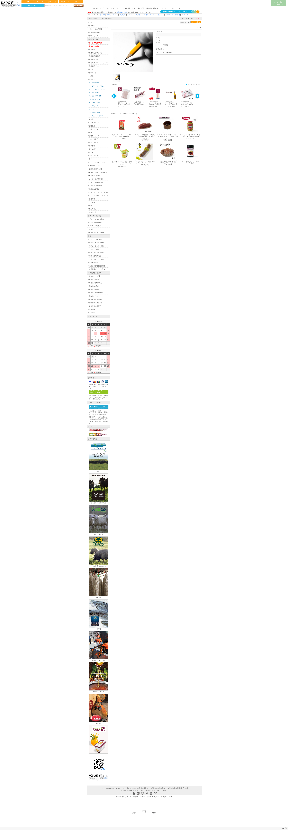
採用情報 (92, 312)
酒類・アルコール (95, 156)
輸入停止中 (92, 212)
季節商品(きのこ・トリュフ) (98, 63)
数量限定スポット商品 (96, 232)
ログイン (77, 2)
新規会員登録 (93, 18)
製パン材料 (92, 149)
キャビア (102, 15)
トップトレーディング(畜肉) (98, 192)
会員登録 (92, 26)
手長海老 (177, 15)
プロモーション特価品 (96, 219)
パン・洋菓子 (93, 139)
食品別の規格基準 (95, 306)
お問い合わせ (52, 2)
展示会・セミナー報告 (96, 246)
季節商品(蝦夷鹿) (94, 56)
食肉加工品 (92, 73)
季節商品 (185, 788)
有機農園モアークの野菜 (97, 269)
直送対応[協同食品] (95, 169)
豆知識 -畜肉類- (94, 279)
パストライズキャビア (95, 102)
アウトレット (93, 229)
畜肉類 (91, 69)
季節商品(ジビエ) (94, 59)
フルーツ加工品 (94, 122)
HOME (28, 2)
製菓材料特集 (93, 262)
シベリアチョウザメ (94, 112)
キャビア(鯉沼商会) (94, 82)
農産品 (91, 119)
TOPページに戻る (106, 788)
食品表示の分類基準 (95, 303)
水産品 (91, 76)
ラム (162, 15)
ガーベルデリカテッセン (97, 162)
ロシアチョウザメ (94, 106)
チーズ (91, 132)
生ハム (154, 15)
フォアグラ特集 (94, 249)
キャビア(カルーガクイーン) (97, 89)
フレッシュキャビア (94, 99)
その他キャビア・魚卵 (95, 96)
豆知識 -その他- (94, 296)
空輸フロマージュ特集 (96, 259)
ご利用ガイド (65, 2)
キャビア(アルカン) (94, 92)
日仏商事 (92, 202)
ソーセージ (185, 15)
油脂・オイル (93, 129)
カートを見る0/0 (278, 3)
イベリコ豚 (137, 15)
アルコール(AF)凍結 (95, 239)
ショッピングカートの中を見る (120, 788)
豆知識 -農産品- (94, 289)
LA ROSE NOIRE (94, 166)
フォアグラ (123, 15)
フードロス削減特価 (95, 43)
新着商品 (92, 49)
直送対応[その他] (94, 175)
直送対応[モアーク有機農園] (98, 172)
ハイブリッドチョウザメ (96, 115)
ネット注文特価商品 (95, 222)
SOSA (91, 152)
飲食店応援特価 (94, 189)
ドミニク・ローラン (112, 15)
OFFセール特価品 (95, 226)
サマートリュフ (146, 15)
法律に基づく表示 (138, 790)
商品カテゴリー (33, 5)
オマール (130, 15)
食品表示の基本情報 (95, 299)
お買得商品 (179, 788)
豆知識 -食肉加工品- (95, 283)
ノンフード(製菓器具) (96, 182)
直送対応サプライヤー (96, 53)
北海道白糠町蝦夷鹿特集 (97, 266)
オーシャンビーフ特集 (96, 252)
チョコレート (93, 142)
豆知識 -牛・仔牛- (95, 276)
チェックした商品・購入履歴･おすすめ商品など (143, 788)
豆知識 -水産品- (94, 286)
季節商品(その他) (94, 66)
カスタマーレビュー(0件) (165, 52)
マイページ (40, 2)
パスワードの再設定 (105, 18)
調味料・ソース (94, 136)
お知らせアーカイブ (95, 32)
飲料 (90, 159)
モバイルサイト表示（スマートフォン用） (156, 790)
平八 (90, 205)
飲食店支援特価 (94, 46)
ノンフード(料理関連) (96, 179)
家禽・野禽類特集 (95, 256)
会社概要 (92, 309)
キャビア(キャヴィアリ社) (96, 86)
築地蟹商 (92, 199)
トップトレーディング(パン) (98, 195)
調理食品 (92, 126)
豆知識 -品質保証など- (96, 293)
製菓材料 (92, 146)
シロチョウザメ (93, 109)
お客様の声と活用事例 (96, 242)
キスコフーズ (169, 15)
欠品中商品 (92, 209)
